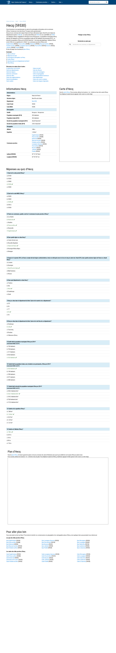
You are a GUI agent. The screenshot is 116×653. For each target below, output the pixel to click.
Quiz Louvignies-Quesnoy (48, 540)
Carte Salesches (81, 558)
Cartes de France (20, 2)
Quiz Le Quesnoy (81, 548)
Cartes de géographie (38, 74)
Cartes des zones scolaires (40, 79)
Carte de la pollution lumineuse (41, 75)
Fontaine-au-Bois (10, 45)
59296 (53, 34)
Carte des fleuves (37, 70)
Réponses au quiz (12, 55)
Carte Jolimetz (45, 559)
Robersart (32, 44)
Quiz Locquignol (81, 542)
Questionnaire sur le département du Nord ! (18, 61)
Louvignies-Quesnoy (25, 45)
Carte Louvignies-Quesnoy (48, 554)
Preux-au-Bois (21, 44)
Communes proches (42, 2)
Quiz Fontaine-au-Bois (12, 548)
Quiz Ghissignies (81, 540)
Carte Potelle (45, 561)
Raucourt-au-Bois (44, 44)
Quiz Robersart (10, 544)
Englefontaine (10, 44)
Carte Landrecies (81, 559)
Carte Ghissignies (81, 554)
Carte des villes (10, 75)
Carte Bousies (45, 558)
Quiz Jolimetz (45, 546)
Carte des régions (10, 72)
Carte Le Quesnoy (81, 561)
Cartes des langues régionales (40, 81)
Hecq (30, 2)
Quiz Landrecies (81, 546)
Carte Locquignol (81, 556)
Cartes (53, 2)
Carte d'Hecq (11, 59)
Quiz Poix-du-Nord (46, 542)
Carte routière (9, 81)
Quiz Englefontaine (11, 540)
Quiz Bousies (45, 544)
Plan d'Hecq (11, 63)
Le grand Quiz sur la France (13, 68)
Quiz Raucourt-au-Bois (12, 546)
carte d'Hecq (66, 92)
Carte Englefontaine (11, 554)
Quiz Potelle (45, 548)
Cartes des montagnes (39, 72)
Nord (20, 34)
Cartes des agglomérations (13, 77)
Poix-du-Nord (38, 45)
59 (18, 34)
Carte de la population (12, 79)
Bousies (48, 45)
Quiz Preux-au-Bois (11, 542)
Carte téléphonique (38, 77)
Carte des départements (12, 70)
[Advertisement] (58, 12)
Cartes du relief (37, 68)
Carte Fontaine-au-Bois (12, 561)
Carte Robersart (10, 558)
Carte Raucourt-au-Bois (12, 559)
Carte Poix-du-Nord (46, 556)
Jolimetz (8, 47)
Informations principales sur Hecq (16, 57)
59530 (38, 34)
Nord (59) (34, 101)
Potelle (17, 47)
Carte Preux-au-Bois (11, 556)
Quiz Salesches (81, 544)
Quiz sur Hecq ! (11, 54)
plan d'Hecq (27, 49)
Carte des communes (11, 74)
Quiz (60, 2)
